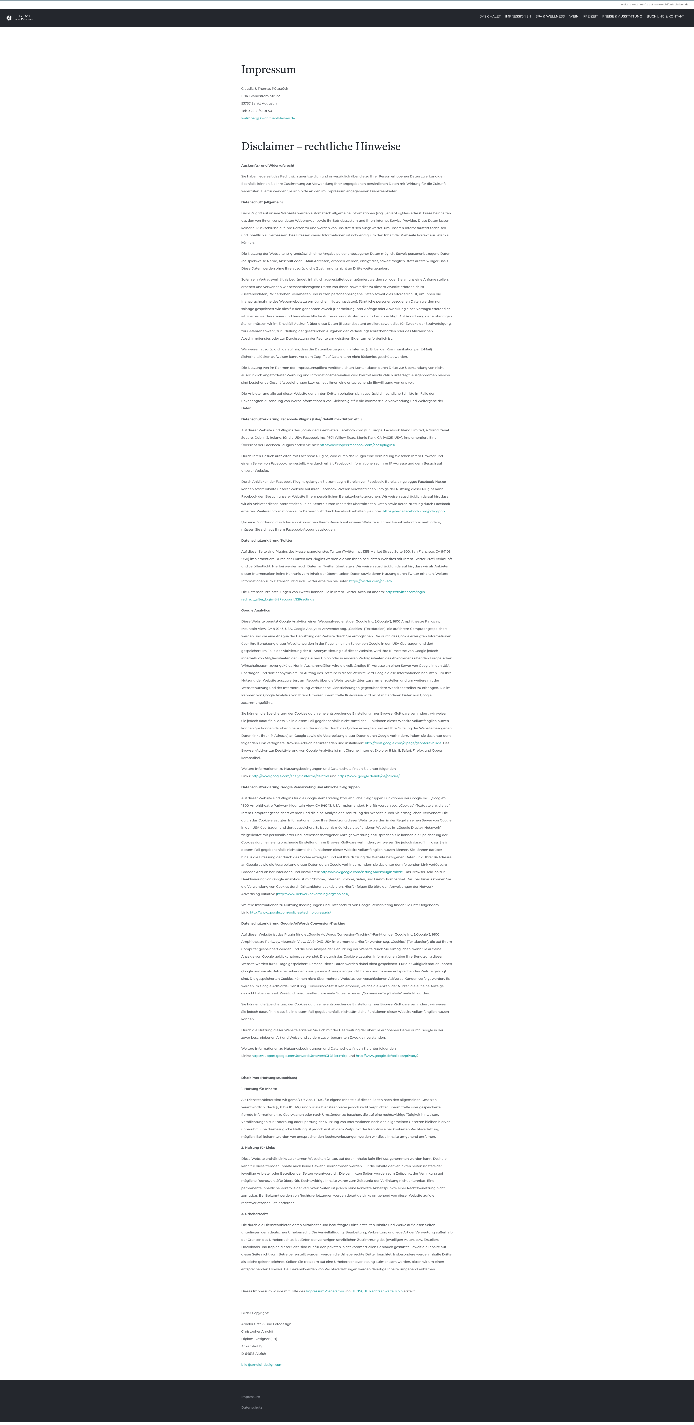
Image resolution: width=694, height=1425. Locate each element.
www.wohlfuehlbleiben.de (671, 4)
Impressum (250, 1397)
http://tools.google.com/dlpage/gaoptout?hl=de (403, 743)
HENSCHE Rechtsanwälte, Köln (377, 1291)
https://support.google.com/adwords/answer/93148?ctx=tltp (300, 1056)
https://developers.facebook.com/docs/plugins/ (357, 445)
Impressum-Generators (325, 1291)
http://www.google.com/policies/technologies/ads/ (290, 912)
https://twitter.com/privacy (370, 581)
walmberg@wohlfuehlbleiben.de (268, 118)
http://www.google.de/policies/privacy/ (386, 1056)
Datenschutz (251, 1407)
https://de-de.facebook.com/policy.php (414, 511)
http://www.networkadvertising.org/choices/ (312, 894)
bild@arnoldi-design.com (261, 1365)
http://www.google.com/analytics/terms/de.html (290, 776)
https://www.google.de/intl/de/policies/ (368, 776)
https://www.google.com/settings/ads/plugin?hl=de (362, 872)
